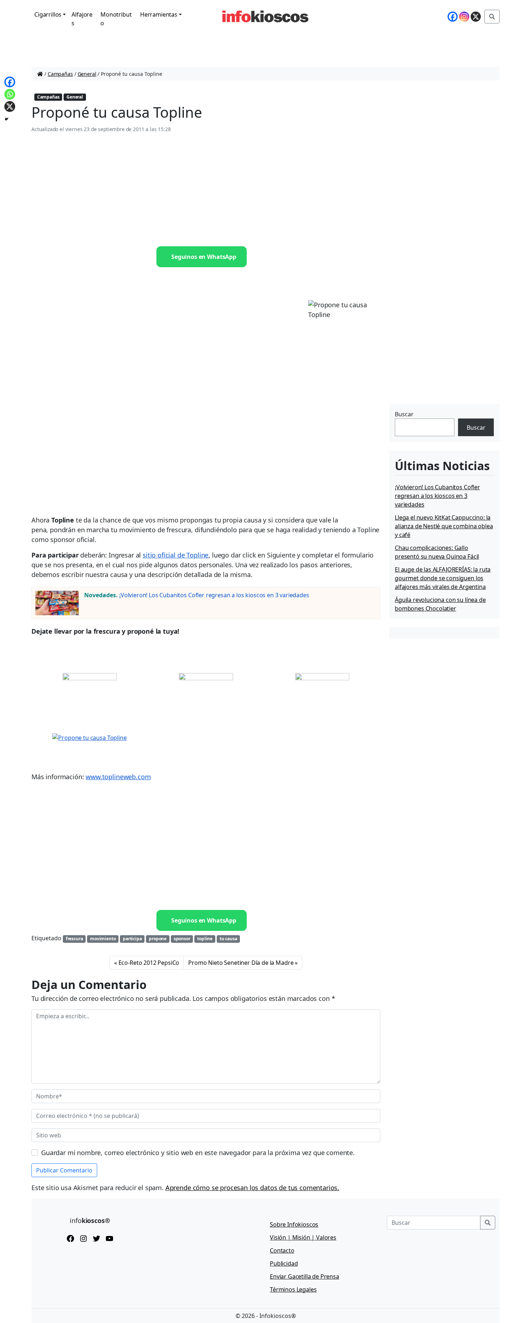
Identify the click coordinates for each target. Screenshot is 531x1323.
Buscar (404, 414)
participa (132, 939)
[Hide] (6, 119)
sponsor (182, 939)
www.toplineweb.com (118, 776)
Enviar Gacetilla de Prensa (304, 1276)
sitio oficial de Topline (175, 555)
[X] (476, 17)
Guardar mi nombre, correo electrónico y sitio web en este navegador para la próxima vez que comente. (198, 1152)
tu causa (228, 939)
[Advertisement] (205, 189)
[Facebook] (453, 17)
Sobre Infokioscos (294, 1224)
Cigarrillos (47, 14)
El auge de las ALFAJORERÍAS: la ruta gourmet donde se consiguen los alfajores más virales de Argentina (443, 578)
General (87, 73)
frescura (74, 939)
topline (204, 939)
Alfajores (82, 18)
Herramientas (158, 14)
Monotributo (115, 18)
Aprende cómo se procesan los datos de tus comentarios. (252, 1187)
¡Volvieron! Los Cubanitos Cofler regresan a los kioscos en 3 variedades (214, 595)
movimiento (103, 939)
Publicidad (284, 1263)
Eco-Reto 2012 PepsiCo (149, 963)
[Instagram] (464, 17)
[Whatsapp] (9, 94)
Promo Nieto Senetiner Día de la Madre (240, 963)
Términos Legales (293, 1289)
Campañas (60, 73)
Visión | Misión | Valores (303, 1237)
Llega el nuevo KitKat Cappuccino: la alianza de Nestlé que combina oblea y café (444, 526)
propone (158, 939)
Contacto (282, 1250)
